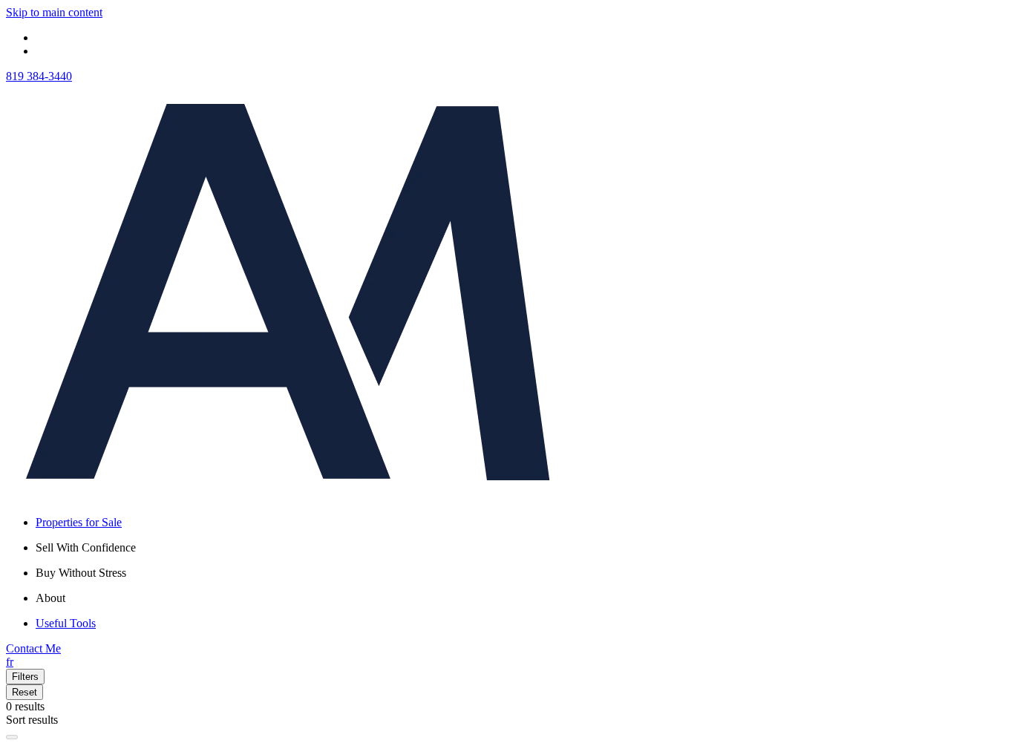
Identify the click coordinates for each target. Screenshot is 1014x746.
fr (9, 661)
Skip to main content (54, 12)
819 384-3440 (39, 76)
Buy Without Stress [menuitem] (81, 572)
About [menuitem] (50, 598)
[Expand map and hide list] (12, 737)
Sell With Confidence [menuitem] (86, 547)
